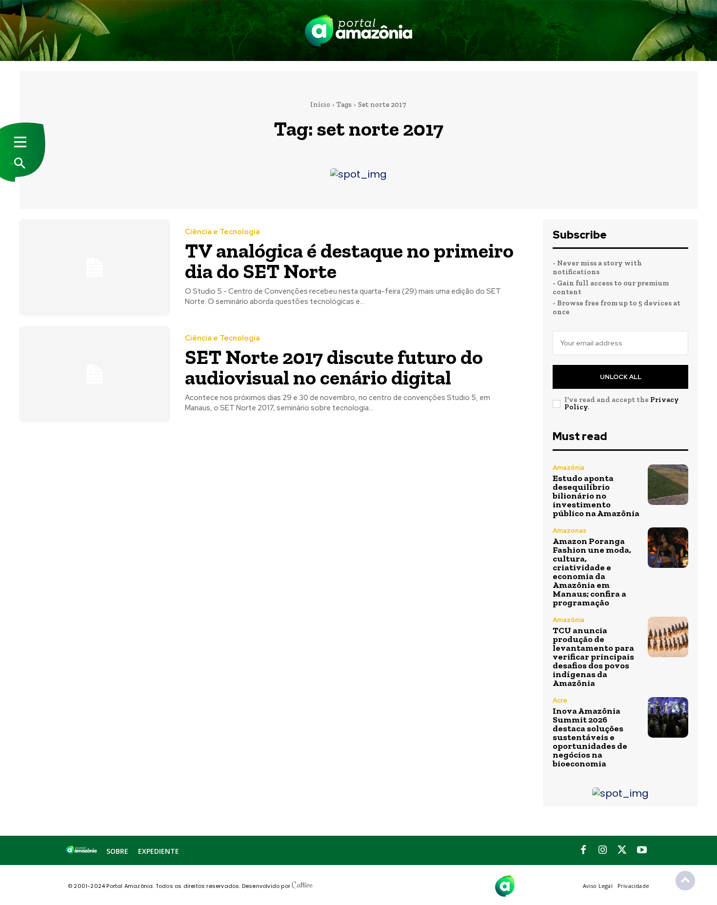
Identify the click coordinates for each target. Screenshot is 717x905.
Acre (560, 700)
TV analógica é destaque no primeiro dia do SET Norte (349, 260)
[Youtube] (642, 850)
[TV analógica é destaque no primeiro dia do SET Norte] (94, 267)
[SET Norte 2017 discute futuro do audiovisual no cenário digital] (94, 374)
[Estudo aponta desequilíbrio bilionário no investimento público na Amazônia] (668, 484)
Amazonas (569, 530)
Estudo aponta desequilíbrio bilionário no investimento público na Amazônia (596, 496)
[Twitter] (622, 850)
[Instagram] (603, 850)
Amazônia (568, 467)
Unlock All (620, 377)
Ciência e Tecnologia (222, 232)
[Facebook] (583, 850)
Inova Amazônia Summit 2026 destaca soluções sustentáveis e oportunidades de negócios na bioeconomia (590, 737)
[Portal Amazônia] (358, 30)
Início (320, 104)
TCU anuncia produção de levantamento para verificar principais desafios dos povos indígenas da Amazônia (593, 656)
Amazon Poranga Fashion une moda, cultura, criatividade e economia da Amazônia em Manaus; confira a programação (592, 572)
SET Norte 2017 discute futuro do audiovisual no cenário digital (334, 367)
